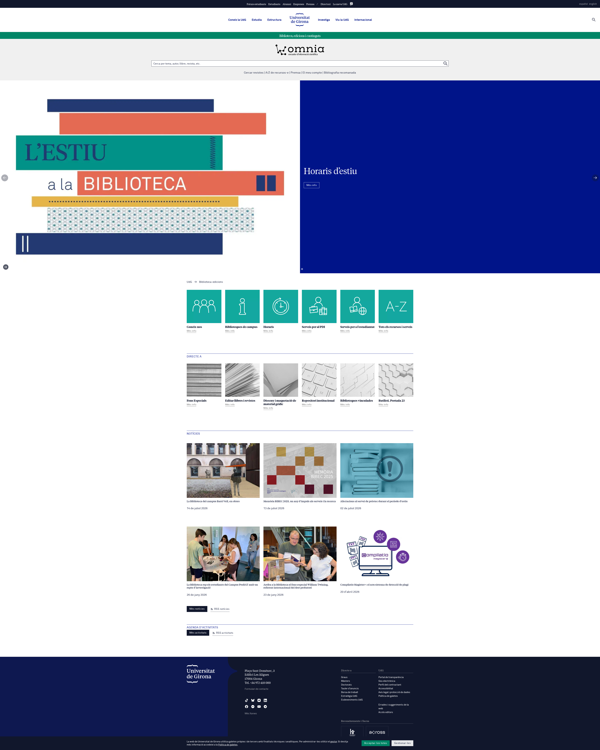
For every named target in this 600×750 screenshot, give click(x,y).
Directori (326, 4)
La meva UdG (340, 4)
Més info (300, 190)
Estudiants (274, 4)
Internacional (363, 20)
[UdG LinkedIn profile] (265, 700)
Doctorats (346, 685)
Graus (344, 677)
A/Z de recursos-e (277, 72)
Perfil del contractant (389, 685)
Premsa (310, 4)
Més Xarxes (251, 713)
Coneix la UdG (237, 20)
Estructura (274, 20)
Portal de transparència (391, 677)
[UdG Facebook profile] (246, 706)
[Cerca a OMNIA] (445, 63)
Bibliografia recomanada (340, 72)
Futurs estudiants (256, 4)
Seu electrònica (386, 681)
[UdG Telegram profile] (265, 706)
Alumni (287, 4)
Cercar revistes (253, 72)
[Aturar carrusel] (5, 267)
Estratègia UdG (349, 696)
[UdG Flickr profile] (253, 706)
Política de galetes (388, 696)
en (593, 4)
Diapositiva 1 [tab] (298, 269)
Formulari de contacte (256, 689)
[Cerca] (594, 19)
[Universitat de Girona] (201, 674)
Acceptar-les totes (375, 743)
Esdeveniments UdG (352, 700)
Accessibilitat (385, 688)
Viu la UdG (342, 20)
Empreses (298, 4)
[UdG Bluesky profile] (253, 700)
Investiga (324, 20)
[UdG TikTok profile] (246, 700)
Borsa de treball (349, 692)
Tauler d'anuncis (350, 688)
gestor (333, 741)
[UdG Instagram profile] (259, 700)
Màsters (345, 681)
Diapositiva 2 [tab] (302, 269)
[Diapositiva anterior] (4, 177)
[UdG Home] (300, 20)
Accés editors (385, 712)
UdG (189, 282)
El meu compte (312, 72)
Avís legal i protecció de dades (394, 692)
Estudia (257, 20)
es (583, 4)
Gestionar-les (402, 743)
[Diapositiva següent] (595, 177)
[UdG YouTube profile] (259, 706)
